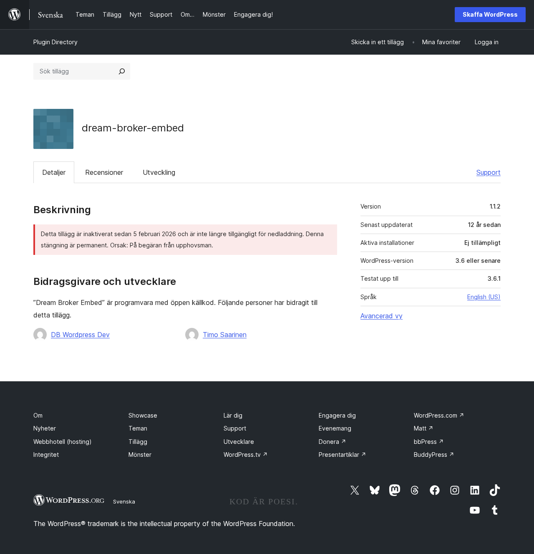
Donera (332, 441)
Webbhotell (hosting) (62, 441)
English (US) (484, 296)
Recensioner (104, 172)
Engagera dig (337, 415)
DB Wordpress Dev (80, 334)
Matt (423, 428)
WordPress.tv (246, 454)
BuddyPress (434, 454)
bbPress (429, 441)
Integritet (46, 454)
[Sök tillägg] (121, 71)
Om (38, 415)
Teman (137, 428)
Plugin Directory (55, 41)
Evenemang (335, 428)
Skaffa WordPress (490, 14)
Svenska (124, 501)
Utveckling (159, 172)
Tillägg (137, 441)
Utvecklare (239, 441)
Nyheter (44, 428)
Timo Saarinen (225, 334)
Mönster (139, 454)
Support (488, 172)
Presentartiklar (342, 454)
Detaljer (53, 172)
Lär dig (233, 415)
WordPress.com (439, 415)
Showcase (142, 415)
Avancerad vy (381, 316)
